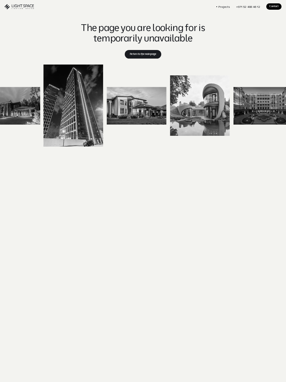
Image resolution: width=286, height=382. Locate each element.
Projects (224, 7)
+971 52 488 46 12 (248, 7)
